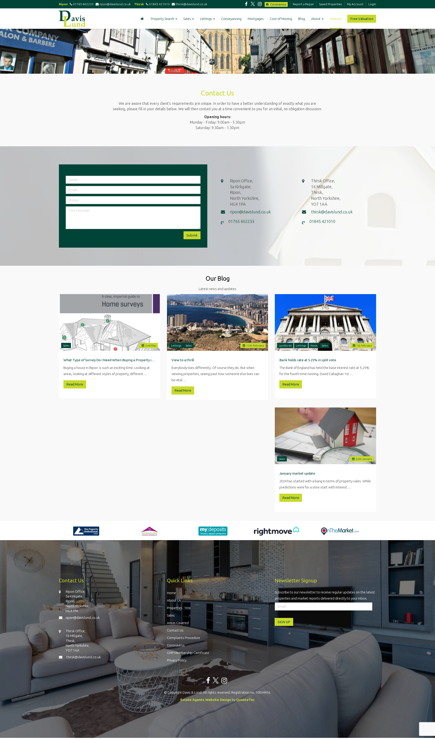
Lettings (206, 19)
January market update (297, 473)
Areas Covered (178, 623)
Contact (336, 19)
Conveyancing (231, 19)
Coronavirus (278, 4)
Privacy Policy (176, 660)
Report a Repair (303, 4)
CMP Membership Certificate (188, 653)
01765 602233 (83, 4)
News (313, 345)
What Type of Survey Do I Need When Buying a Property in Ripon (109, 360)
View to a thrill (183, 360)
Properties (174, 608)
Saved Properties (330, 4)
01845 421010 (159, 4)
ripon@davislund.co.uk (116, 4)
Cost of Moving (281, 19)
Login (372, 4)
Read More (74, 384)
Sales (187, 19)
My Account (355, 4)
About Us (174, 600)
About (316, 19)
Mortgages (256, 19)
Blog (301, 19)
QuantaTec (245, 700)
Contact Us (175, 630)
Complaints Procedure (183, 638)
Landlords (285, 345)
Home (171, 593)
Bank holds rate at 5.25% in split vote (307, 360)
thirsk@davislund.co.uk (192, 4)
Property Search (163, 19)
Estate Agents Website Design (205, 700)
